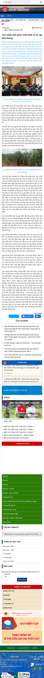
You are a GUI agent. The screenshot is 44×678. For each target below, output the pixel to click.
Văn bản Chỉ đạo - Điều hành (12, 518)
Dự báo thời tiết (8, 591)
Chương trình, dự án (9, 510)
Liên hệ (34, 648)
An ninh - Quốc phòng (10, 493)
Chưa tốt (7, 574)
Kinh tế (5, 485)
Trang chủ (5, 28)
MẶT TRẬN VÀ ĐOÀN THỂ (13, 30)
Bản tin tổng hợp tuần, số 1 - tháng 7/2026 (18, 434)
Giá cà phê (6, 595)
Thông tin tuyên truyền (10, 514)
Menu (9, 16)
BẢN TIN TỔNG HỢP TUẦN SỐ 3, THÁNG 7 (19, 428)
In (38, 316)
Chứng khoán (7, 608)
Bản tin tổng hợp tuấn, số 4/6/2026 (16, 436)
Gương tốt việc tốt (9, 505)
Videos (7, 397)
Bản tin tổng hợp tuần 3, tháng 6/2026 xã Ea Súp (21, 439)
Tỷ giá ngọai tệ (8, 603)
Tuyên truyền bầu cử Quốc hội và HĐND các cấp (19, 501)
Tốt (5, 576)
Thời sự (5, 476)
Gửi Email (27, 316)
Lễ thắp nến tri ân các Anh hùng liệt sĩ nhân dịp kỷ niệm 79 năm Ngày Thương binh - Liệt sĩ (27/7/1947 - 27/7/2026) (22, 337)
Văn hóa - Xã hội (8, 489)
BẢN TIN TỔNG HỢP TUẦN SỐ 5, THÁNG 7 (19, 425)
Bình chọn (22, 580)
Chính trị (5, 480)
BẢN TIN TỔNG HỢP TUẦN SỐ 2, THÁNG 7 (19, 431)
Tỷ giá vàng (7, 599)
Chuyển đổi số (8, 497)
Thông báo (7, 522)
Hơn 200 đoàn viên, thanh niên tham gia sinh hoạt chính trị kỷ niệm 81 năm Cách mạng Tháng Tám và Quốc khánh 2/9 (22, 328)
